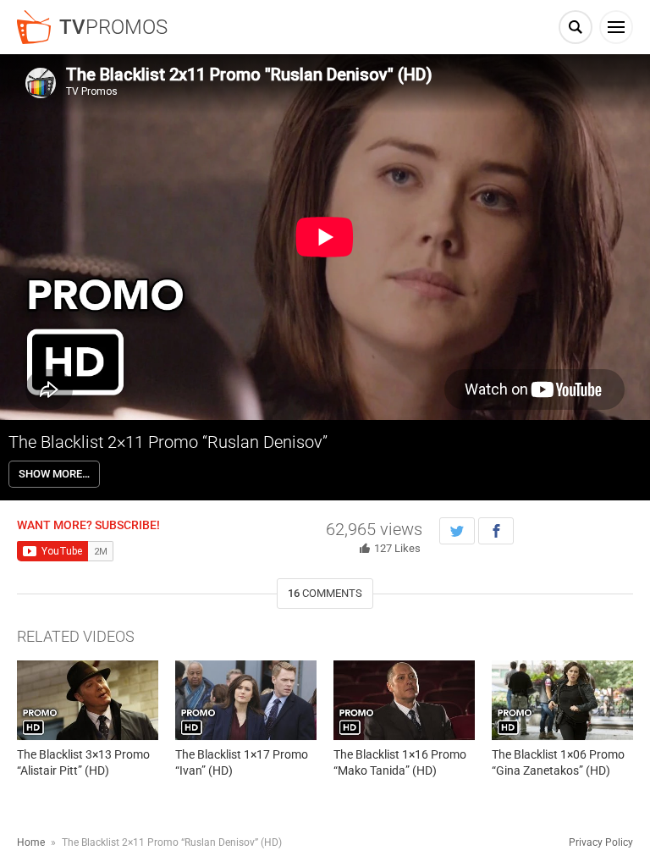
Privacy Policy (601, 842)
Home (31, 842)
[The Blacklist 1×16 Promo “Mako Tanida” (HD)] (404, 700)
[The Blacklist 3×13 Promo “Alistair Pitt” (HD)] (87, 700)
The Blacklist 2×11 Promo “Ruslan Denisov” (168, 442)
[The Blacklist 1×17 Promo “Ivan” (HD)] (246, 700)
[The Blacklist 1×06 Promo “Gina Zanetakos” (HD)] (562, 700)
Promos (113, 27)
